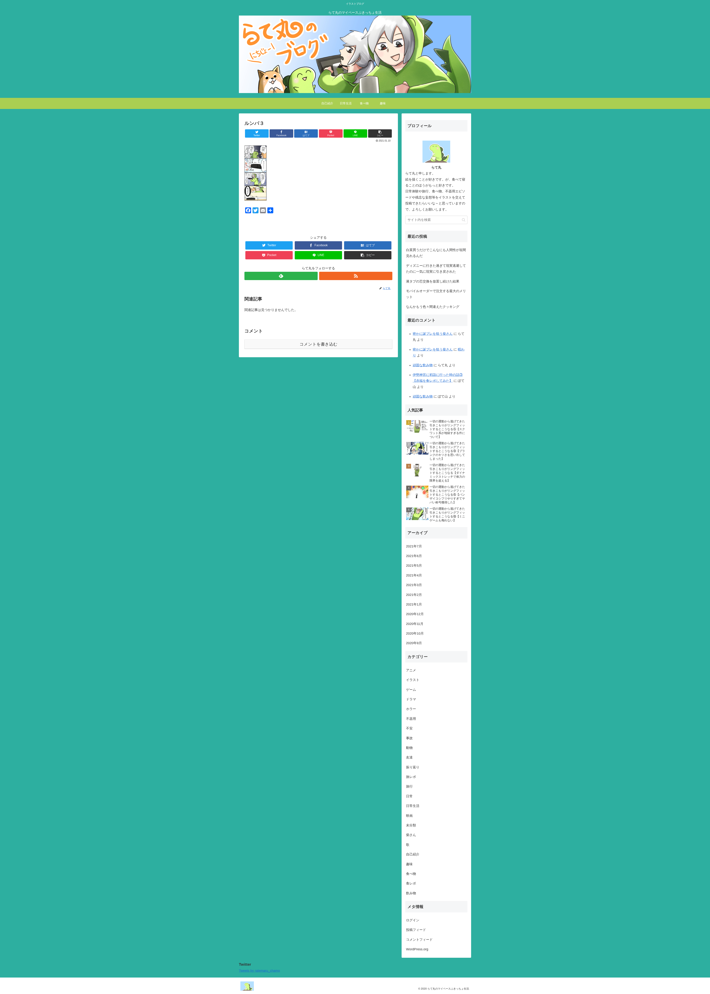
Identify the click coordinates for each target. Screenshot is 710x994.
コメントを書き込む (318, 344)
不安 (409, 728)
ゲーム (411, 689)
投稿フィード (416, 930)
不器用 (411, 719)
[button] (463, 220)
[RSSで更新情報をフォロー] (355, 276)
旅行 (409, 786)
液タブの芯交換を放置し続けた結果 (432, 281)
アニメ (411, 670)
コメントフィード (419, 939)
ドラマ (411, 699)
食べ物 (411, 874)
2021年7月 (414, 546)
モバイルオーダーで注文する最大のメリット (436, 294)
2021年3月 (414, 585)
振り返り (412, 767)
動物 (409, 748)
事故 (409, 738)
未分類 (411, 825)
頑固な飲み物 (423, 365)
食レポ (411, 883)
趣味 (409, 864)
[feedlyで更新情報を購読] (281, 276)
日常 (409, 796)
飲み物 (411, 893)
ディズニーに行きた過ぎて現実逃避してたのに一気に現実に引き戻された (436, 268)
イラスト (412, 680)
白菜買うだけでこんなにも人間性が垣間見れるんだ (436, 253)
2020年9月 (414, 643)
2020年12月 (415, 614)
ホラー (411, 709)
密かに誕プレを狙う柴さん (433, 334)
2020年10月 (415, 633)
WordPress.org (417, 949)
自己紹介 (412, 854)
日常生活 (412, 806)
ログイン (412, 920)
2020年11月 (414, 624)
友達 (409, 757)
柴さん (411, 835)
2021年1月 (414, 604)
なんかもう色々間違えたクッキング (432, 307)
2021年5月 (414, 565)
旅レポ (411, 777)
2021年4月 (414, 575)
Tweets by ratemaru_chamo (259, 971)
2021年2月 (414, 594)
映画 (409, 816)
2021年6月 (414, 556)
